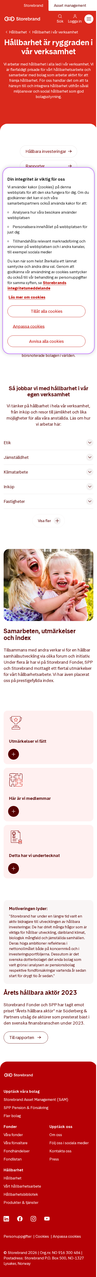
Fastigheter (14, 501)
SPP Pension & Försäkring (26, 1107)
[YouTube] (47, 1220)
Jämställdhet (16, 457)
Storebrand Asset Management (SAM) (36, 1099)
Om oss (55, 1134)
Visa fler (44, 520)
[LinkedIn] (6, 1220)
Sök (60, 21)
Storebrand (33, 5)
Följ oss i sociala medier (69, 1142)
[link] (48, 151)
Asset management (70, 5)
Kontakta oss (60, 1151)
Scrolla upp (87, 1267)
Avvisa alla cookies (46, 341)
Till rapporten (21, 1037)
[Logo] (23, 19)
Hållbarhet (18, 32)
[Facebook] (20, 1220)
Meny (88, 18)
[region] (48, 260)
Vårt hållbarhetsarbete (22, 1186)
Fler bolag (12, 1115)
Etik (7, 443)
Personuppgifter (18, 1236)
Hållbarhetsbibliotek (21, 1194)
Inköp (9, 487)
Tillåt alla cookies (46, 311)
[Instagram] (33, 1220)
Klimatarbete (16, 472)
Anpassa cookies (67, 1236)
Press (54, 1159)
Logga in (75, 21)
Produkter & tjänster (21, 1202)
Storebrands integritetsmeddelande (36, 285)
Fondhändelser (17, 1151)
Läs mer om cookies (27, 297)
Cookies (42, 1236)
